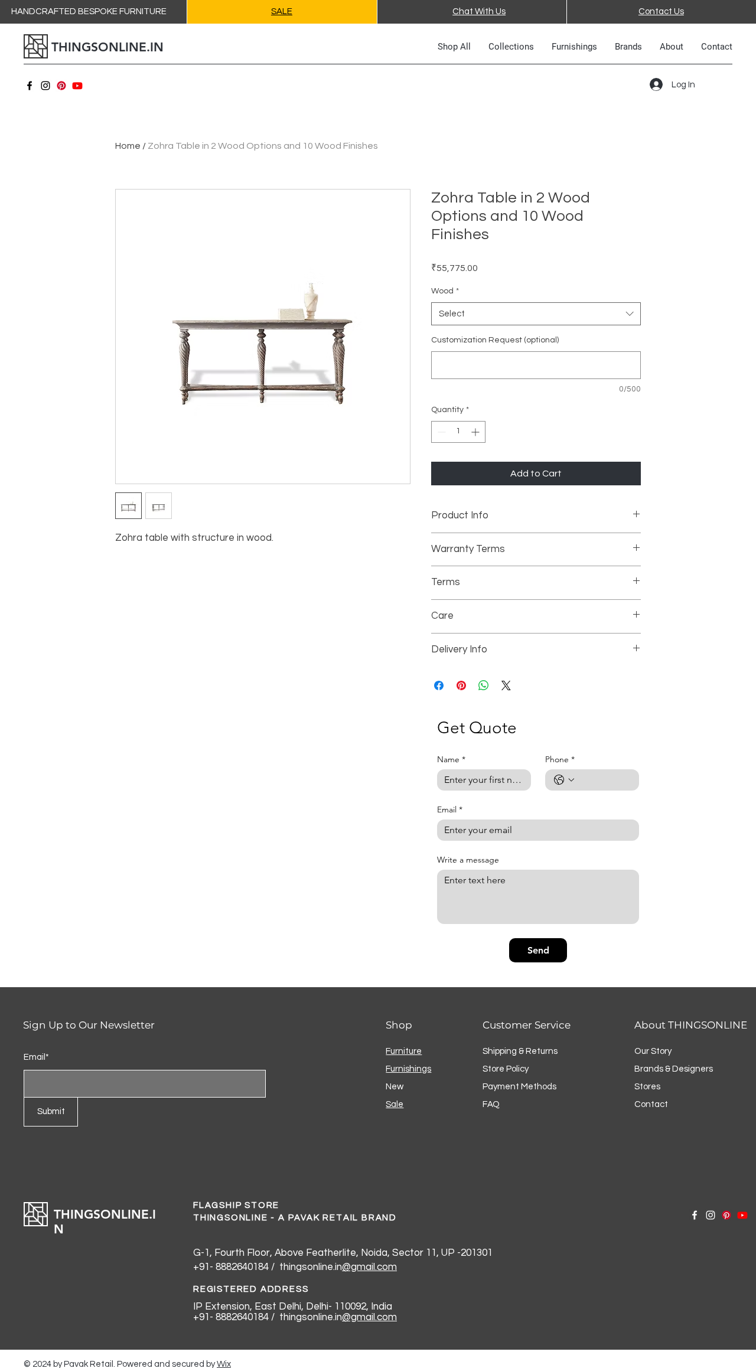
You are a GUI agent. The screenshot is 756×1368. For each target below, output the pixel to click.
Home (128, 146)
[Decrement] (440, 432)
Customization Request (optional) (495, 340)
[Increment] (476, 432)
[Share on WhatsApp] (484, 685)
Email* (36, 1057)
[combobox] (536, 313)
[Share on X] (506, 685)
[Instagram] (45, 86)
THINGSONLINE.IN (107, 47)
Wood (445, 291)
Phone (560, 760)
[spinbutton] (458, 432)
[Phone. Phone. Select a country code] (564, 780)
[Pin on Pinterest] (461, 685)
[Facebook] (29, 86)
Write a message (468, 860)
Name (451, 760)
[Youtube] (77, 86)
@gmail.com (369, 1267)
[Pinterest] (61, 86)
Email (449, 810)
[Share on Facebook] (439, 685)
